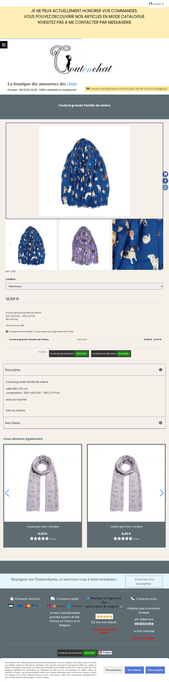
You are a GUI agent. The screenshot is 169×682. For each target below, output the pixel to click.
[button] (159, 244)
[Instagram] (165, 187)
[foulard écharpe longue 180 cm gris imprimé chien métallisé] (42, 483)
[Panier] (165, 174)
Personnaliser (113, 670)
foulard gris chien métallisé (43, 526)
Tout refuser (134, 670)
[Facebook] (165, 181)
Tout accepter (155, 670)
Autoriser (81, 353)
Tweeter (42, 351)
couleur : (11, 279)
